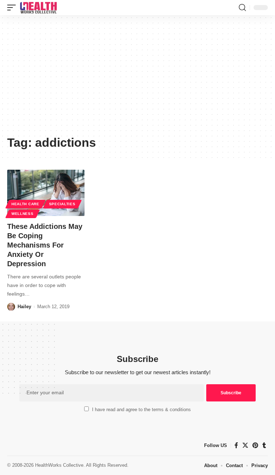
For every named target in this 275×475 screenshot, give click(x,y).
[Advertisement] (137, 78)
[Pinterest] (255, 445)
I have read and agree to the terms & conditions (141, 409)
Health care (25, 204)
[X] (245, 445)
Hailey (24, 306)
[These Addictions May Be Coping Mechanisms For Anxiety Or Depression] (46, 193)
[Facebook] (236, 445)
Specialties (62, 204)
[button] (13, 7)
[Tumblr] (264, 445)
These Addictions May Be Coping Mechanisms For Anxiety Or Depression (44, 245)
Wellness (22, 214)
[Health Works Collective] (38, 7)
